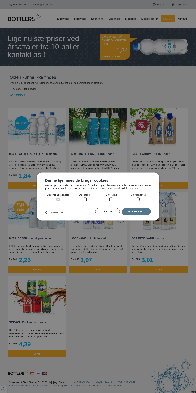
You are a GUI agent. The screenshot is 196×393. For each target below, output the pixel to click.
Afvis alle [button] (107, 211)
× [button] (154, 176)
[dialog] (98, 197)
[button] (54, 212)
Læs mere (134, 187)
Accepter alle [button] (136, 211)
